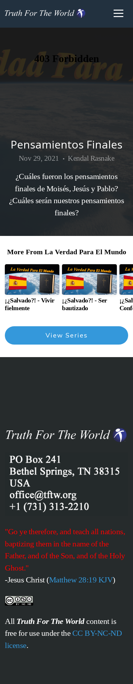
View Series (67, 335)
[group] (32, 290)
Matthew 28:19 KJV (81, 579)
